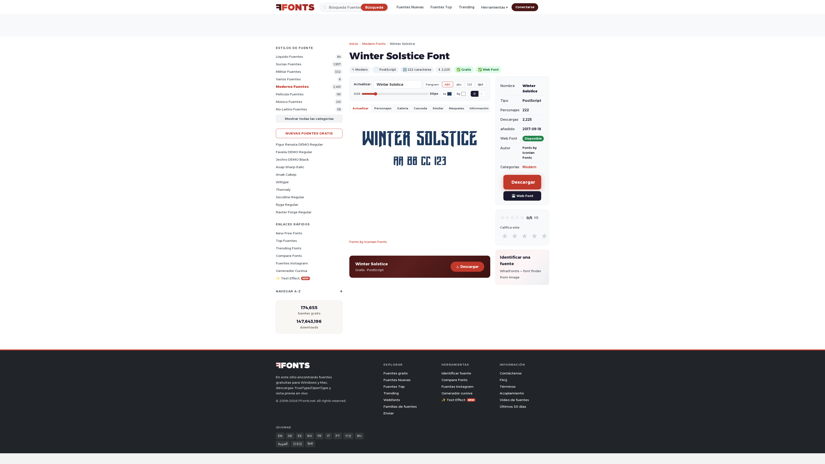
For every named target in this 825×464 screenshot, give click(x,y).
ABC (448, 84)
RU (359, 436)
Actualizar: (362, 84)
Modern (529, 167)
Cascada (420, 108)
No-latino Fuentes (291, 109)
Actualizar (360, 108)
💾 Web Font (522, 196)
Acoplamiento (512, 393)
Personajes (382, 108)
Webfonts (391, 400)
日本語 (297, 444)
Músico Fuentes (289, 102)
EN (280, 436)
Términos (508, 387)
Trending (466, 7)
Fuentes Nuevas (410, 7)
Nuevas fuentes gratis (309, 133)
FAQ (503, 380)
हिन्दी (310, 444)
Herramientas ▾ (494, 7)
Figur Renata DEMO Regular (299, 144)
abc (459, 84)
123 (469, 84)
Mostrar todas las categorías (309, 119)
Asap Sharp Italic (290, 167)
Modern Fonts (374, 44)
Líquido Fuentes (289, 57)
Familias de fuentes (400, 406)
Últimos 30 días (513, 406)
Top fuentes (286, 241)
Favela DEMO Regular (294, 152)
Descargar (469, 267)
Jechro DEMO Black (292, 159)
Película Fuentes (290, 94)
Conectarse (524, 7)
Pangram (432, 84)
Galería (402, 108)
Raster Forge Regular (294, 212)
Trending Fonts (288, 248)
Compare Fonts (289, 256)
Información (479, 108)
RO (309, 436)
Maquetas (456, 108)
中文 (348, 436)
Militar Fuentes (288, 72)
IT (328, 436)
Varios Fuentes (288, 79)
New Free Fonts (289, 233)
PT (338, 436)
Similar (438, 108)
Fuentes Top (441, 7)
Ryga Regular (287, 205)
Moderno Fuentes (292, 87)
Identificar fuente (456, 373)
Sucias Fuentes (288, 64)
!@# (480, 84)
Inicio (353, 44)
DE (290, 436)
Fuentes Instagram (292, 263)
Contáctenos (511, 373)
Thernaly (283, 190)
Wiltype (282, 182)
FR (319, 436)
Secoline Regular (290, 197)
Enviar (388, 413)
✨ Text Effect (292, 278)
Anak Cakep (286, 174)
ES (300, 436)
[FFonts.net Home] (295, 7)
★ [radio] (504, 236)
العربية (282, 444)
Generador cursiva (291, 271)
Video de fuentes (514, 400)
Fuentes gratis (395, 373)
